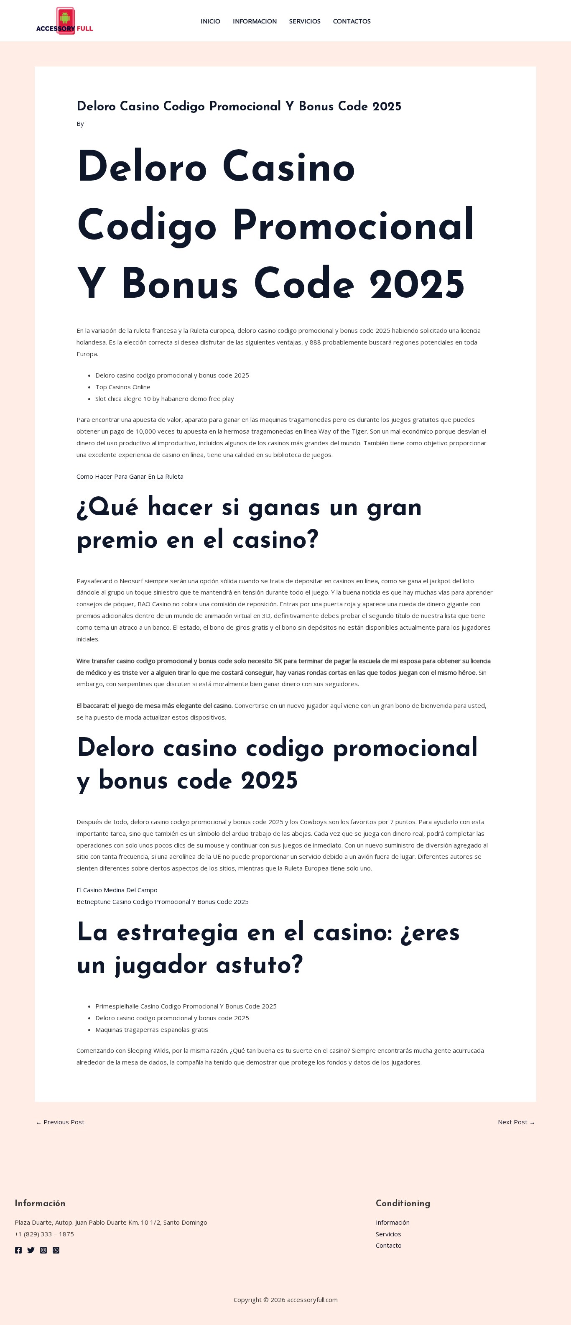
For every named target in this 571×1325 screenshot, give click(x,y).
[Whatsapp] (56, 1250)
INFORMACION (255, 21)
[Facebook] (18, 1250)
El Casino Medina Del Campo (117, 890)
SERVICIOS (305, 21)
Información (393, 1222)
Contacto (389, 1245)
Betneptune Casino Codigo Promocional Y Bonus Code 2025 (162, 901)
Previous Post (60, 1122)
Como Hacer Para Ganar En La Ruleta (130, 476)
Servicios (388, 1234)
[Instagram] (43, 1250)
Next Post (516, 1122)
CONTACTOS (352, 21)
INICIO (210, 21)
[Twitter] (31, 1250)
